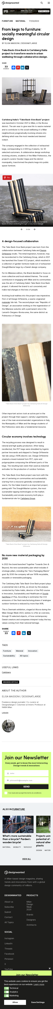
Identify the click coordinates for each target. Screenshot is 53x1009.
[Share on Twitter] (27, 67)
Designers (31, 919)
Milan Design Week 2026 (29, 905)
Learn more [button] (39, 984)
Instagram (9, 938)
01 (26, 228)
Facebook (9, 953)
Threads (8, 948)
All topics (24, 656)
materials (6, 302)
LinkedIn (8, 943)
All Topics (9, 922)
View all (26, 859)
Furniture (7, 21)
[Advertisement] (27, 111)
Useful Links (10, 667)
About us (9, 901)
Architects (31, 925)
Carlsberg (6, 672)
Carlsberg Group (27, 498)
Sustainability (9, 656)
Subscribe (9, 907)
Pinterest (9, 959)
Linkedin (5, 713)
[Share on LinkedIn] (22, 67)
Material (21, 21)
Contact (8, 917)
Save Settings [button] (38, 1002)
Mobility (17, 847)
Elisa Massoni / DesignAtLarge (21, 43)
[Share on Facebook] (13, 67)
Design (39, 850)
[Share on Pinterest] (18, 67)
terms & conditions (34, 793)
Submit (8, 912)
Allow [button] (15, 1002)
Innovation (32, 651)
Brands (29, 914)
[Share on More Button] (31, 67)
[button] (6, 988)
